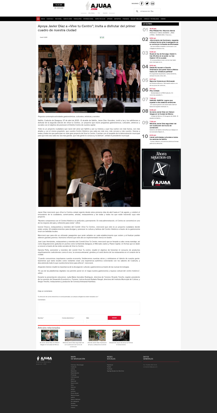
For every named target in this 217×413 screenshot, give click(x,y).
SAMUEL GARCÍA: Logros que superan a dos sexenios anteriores (163, 101)
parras (73, 389)
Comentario (41, 300)
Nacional (58, 19)
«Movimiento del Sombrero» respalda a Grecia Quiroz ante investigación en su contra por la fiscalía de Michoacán (164, 42)
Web (87, 318)
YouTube (109, 369)
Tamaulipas (77, 19)
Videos (163, 19)
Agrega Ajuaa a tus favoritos (115, 371)
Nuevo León (68, 19)
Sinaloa (73, 403)
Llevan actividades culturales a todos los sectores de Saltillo (164, 138)
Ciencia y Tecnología (151, 19)
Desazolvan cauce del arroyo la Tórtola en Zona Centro (121, 343)
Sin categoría (75, 401)
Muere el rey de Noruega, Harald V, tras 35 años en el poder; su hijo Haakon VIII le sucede (163, 56)
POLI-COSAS (154, 91)
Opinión (109, 19)
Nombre (41, 318)
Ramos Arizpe (75, 395)
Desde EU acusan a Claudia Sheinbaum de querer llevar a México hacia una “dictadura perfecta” (164, 70)
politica (73, 391)
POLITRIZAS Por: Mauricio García (162, 31)
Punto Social (74, 393)
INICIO (43, 19)
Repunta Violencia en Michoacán (162, 81)
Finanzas (126, 19)
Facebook (110, 365)
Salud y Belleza (136, 19)
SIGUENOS (135, 3)
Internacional (88, 19)
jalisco (73, 379)
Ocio (72, 385)
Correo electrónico (68, 318)
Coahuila (50, 19)
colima (73, 369)
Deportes (117, 19)
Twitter (109, 367)
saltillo (73, 397)
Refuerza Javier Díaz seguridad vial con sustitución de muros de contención (73, 344)
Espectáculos (100, 19)
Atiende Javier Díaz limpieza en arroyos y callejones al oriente (97, 343)
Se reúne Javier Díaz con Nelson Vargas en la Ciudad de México (49, 343)
